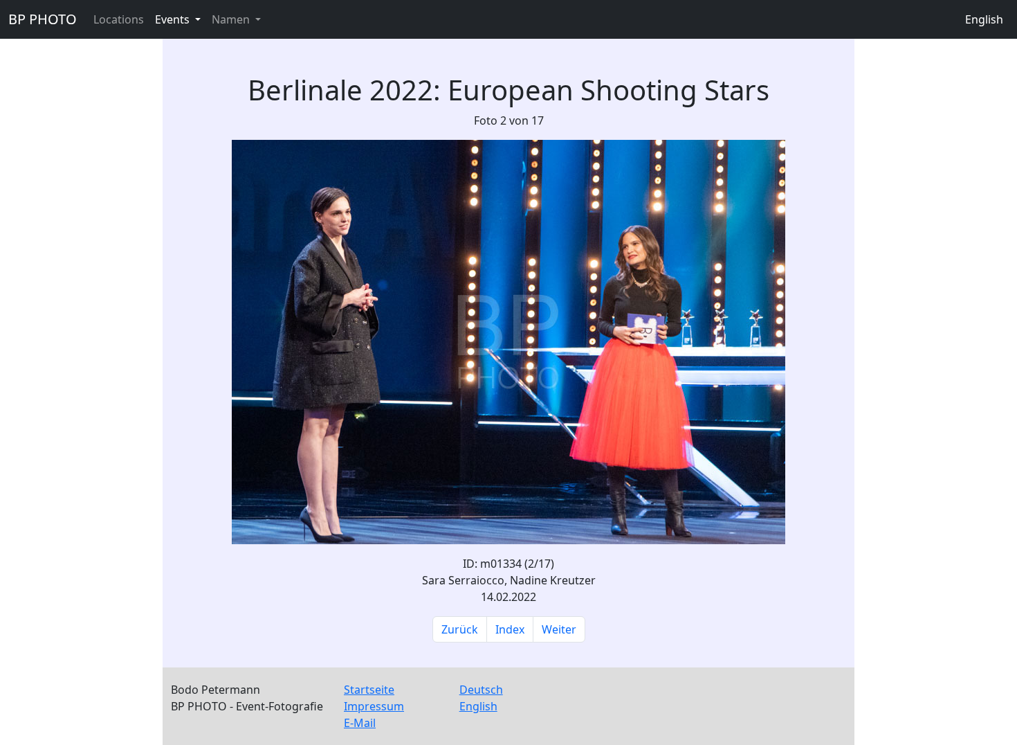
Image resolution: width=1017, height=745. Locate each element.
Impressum (374, 706)
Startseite (369, 689)
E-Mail (360, 722)
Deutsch (481, 689)
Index (509, 629)
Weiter (559, 629)
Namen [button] (232, 19)
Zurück (459, 629)
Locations (118, 19)
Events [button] (173, 19)
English (984, 19)
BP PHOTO (42, 19)
